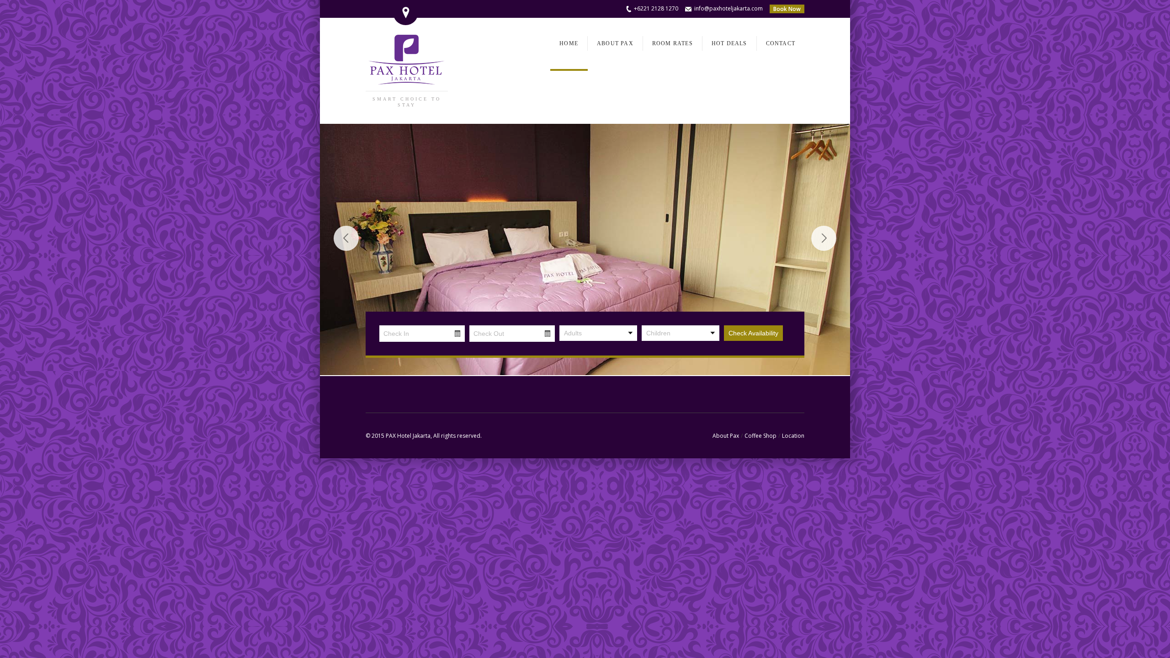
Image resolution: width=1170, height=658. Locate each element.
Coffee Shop (760, 436)
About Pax (726, 436)
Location (793, 436)
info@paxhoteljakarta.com (728, 8)
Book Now (787, 9)
